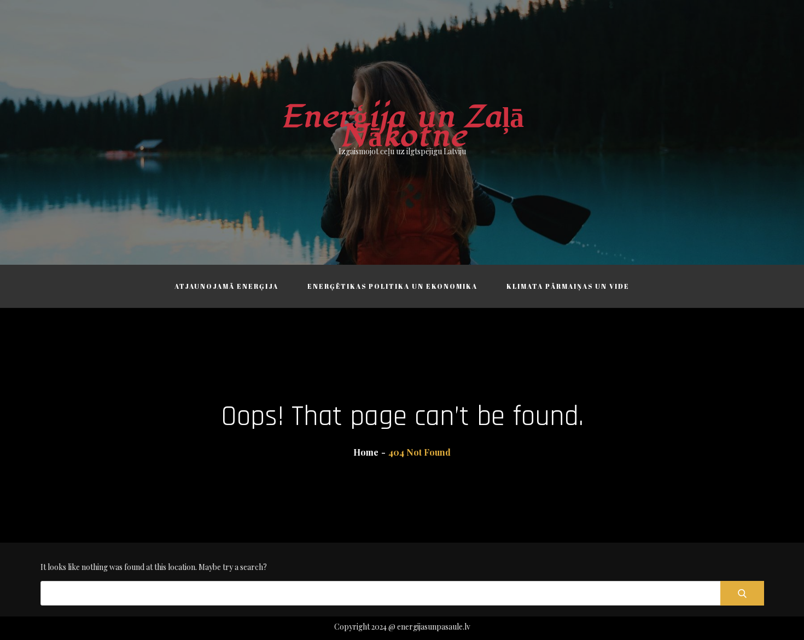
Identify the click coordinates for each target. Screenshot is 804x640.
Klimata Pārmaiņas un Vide (568, 286)
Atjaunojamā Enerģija (226, 286)
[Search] (742, 593)
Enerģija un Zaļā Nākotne (402, 126)
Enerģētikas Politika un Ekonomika (392, 286)
